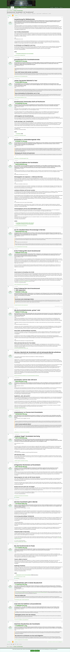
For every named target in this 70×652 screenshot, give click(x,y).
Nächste (16, 15)
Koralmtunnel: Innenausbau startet (20, 135)
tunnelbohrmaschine (45, 13)
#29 (62, 286)
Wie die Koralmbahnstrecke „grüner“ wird (21, 348)
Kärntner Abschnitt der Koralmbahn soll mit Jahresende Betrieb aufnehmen (26, 375)
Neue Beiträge (9, 8)
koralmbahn (24, 13)
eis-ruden (21, 13)
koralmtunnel (29, 13)
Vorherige (9, 15)
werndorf (49, 13)
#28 (62, 248)
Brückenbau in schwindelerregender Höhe (21, 158)
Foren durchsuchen (14, 8)
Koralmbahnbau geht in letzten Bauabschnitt (21, 599)
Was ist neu (17, 7)
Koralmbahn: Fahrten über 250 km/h (20, 408)
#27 (62, 227)
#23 (62, 78)
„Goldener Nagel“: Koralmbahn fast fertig (21, 460)
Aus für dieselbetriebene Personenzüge (20, 246)
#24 (62, 99)
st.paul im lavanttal (38, 13)
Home (9, 7)
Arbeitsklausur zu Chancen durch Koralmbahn (21, 432)
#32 (62, 377)
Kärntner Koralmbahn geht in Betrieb (20, 541)
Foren (12, 7)
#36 (62, 499)
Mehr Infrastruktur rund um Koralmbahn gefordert (40, 592)
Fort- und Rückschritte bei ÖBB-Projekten (21, 592)
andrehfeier (17, 13)
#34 (62, 434)
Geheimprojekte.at (23, 7)
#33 (62, 410)
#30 (62, 308)
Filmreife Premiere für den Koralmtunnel (21, 305)
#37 (62, 543)
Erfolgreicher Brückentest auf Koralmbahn (21, 495)
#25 (62, 137)
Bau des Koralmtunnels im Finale (19, 576)
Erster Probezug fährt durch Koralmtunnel (21, 284)
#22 (62, 57)
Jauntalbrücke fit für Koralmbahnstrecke (20, 76)
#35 (62, 462)
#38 (62, 580)
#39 (62, 601)
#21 (62, 17)
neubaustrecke (34, 13)
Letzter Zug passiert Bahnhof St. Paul (20, 97)
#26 (62, 160)
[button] (10, 7)
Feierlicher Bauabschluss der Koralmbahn (21, 639)
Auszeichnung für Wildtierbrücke (19, 55)
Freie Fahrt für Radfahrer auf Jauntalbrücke (21, 619)
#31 (62, 350)
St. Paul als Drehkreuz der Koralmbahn (20, 225)
